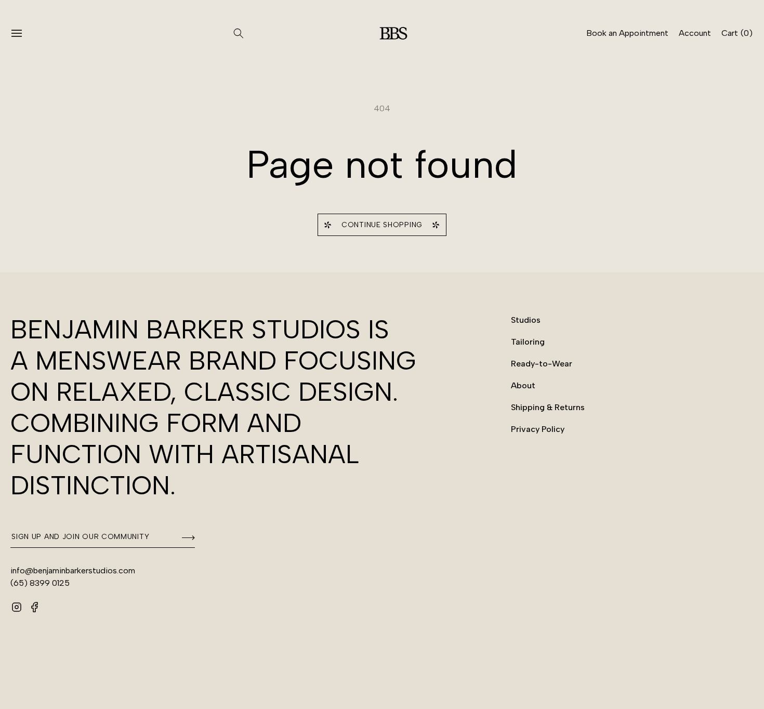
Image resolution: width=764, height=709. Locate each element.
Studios (526, 320)
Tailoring (528, 342)
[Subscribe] (183, 537)
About (523, 385)
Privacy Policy (537, 429)
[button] (22, 33)
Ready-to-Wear (541, 364)
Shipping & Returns (548, 407)
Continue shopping (382, 224)
